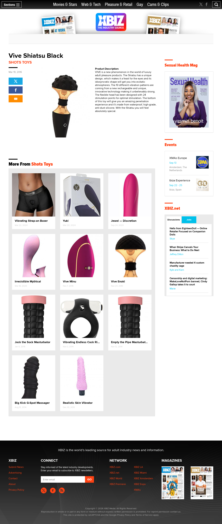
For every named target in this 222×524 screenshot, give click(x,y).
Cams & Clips (158, 4)
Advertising (15, 473)
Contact (13, 478)
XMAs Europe (178, 158)
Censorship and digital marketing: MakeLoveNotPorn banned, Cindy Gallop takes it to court (188, 281)
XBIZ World (116, 478)
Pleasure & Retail (118, 4)
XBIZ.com (115, 467)
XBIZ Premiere (118, 484)
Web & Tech (91, 4)
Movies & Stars (65, 4)
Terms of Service (144, 515)
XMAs (137, 490)
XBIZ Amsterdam (143, 478)
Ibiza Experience (179, 180)
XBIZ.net (172, 208)
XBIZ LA (138, 467)
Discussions (173, 219)
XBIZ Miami (140, 473)
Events (170, 145)
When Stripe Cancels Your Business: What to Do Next (184, 248)
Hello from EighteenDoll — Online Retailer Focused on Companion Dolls (188, 231)
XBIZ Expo (140, 484)
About (12, 484)
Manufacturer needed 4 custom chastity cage (187, 264)
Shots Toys (20, 62)
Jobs (189, 219)
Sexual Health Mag (181, 65)
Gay (140, 4)
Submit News (16, 467)
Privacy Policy (16, 490)
